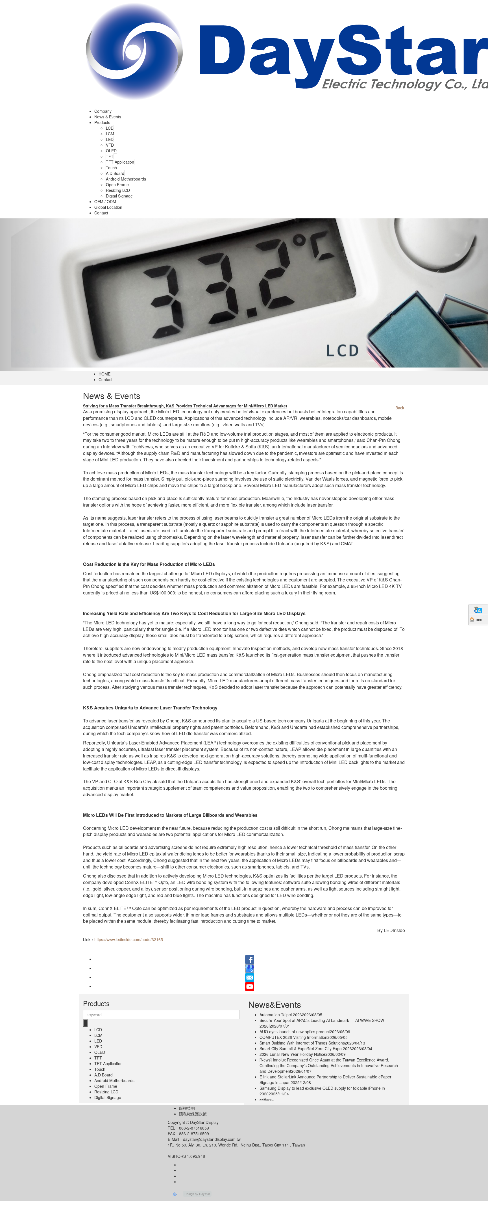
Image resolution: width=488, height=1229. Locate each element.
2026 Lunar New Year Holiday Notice (303, 1054)
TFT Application (120, 162)
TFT (110, 156)
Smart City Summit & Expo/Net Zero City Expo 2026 (316, 1048)
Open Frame (117, 184)
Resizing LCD (118, 190)
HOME (104, 374)
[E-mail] (249, 977)
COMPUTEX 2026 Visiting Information (304, 1037)
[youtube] (249, 986)
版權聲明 (187, 1108)
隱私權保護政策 (193, 1114)
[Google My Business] (249, 968)
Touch (111, 167)
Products (102, 122)
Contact (101, 213)
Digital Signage (119, 196)
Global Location (108, 207)
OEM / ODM (105, 201)
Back (399, 408)
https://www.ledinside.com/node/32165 (128, 939)
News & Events (107, 117)
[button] (36, 294)
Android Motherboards (126, 179)
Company (103, 111)
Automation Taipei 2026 (291, 1014)
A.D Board (115, 173)
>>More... (267, 1100)
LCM (110, 133)
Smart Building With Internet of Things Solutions (312, 1043)
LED (110, 139)
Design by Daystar (197, 1193)
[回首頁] (478, 619)
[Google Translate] (478, 609)
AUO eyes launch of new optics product (305, 1031)
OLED (111, 150)
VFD (110, 145)
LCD (110, 128)
